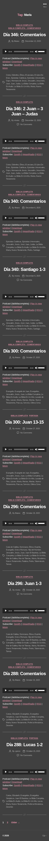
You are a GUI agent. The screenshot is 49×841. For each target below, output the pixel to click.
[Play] (6, 51)
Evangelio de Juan (22, 391)
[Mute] (36, 51)
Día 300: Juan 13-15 (24, 422)
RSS (38, 65)
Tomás (8, 564)
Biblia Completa (24, 25)
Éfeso (22, 75)
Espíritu (38, 547)
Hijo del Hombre (34, 550)
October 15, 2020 (33, 680)
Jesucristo (40, 81)
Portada (33, 416)
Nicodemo (41, 558)
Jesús (17, 244)
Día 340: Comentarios (24, 201)
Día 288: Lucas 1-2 (24, 744)
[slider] (41, 51)
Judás (18, 84)
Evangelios (34, 391)
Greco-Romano (21, 550)
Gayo (8, 81)
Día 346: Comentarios (24, 34)
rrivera (16, 120)
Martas (32, 400)
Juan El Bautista (31, 553)
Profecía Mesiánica (35, 722)
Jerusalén (31, 81)
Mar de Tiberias (24, 558)
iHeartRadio (29, 65)
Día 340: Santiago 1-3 (24, 269)
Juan (13, 84)
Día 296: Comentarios (24, 506)
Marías (25, 400)
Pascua (19, 403)
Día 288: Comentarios (24, 673)
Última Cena (35, 403)
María (33, 86)
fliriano (16, 41)
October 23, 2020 (33, 513)
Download (17, 61)
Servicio (26, 403)
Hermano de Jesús (19, 81)
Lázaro (13, 400)
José (8, 84)
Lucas (40, 719)
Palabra (25, 561)
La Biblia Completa (28, 84)
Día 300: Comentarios (24, 351)
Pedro (30, 250)
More (5, 68)
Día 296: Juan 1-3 (24, 583)
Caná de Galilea (12, 547)
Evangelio (10, 391)
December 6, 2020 (33, 208)
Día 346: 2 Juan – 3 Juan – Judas (24, 111)
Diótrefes (15, 75)
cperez (17, 751)
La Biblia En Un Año (22, 86)
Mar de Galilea (11, 558)
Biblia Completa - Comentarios (24, 28)
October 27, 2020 (33, 357)
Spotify (17, 65)
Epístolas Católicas (18, 78)
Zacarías (9, 725)
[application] (24, 51)
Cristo (8, 75)
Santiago (36, 250)
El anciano (29, 75)
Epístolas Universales (36, 78)
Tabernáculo (39, 561)
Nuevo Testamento (19, 250)
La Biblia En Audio (22, 247)
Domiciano (24, 547)
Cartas (8, 714)
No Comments (26, 124)
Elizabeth (16, 714)
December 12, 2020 (33, 41)
